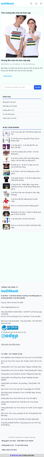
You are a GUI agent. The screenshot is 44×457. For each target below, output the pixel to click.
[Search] (31, 3)
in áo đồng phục (34, 296)
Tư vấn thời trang (29, 64)
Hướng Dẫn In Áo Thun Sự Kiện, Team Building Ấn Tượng (21, 370)
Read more (8, 76)
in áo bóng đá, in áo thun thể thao (23, 219)
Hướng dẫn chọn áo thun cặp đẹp (15, 60)
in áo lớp (25, 296)
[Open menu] (41, 3)
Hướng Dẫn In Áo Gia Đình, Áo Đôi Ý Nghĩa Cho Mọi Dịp (21, 374)
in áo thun (4, 296)
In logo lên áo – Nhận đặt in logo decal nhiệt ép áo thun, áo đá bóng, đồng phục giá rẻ (25, 187)
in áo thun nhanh (15, 296)
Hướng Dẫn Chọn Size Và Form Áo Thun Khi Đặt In (19, 398)
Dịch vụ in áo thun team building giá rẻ (25, 206)
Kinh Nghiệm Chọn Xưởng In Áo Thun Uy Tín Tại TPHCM (21, 357)
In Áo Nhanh (16, 64)
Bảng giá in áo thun (9, 102)
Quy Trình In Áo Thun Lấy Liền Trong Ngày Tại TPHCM (20, 389)
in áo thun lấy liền (19, 298)
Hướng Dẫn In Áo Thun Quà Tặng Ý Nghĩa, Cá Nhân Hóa (21, 367)
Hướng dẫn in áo (8, 110)
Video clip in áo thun (9, 118)
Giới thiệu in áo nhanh (10, 106)
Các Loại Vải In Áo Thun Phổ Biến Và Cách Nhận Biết (20, 419)
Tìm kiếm (37, 87)
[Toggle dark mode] (36, 3)
